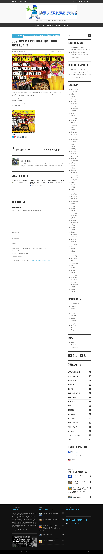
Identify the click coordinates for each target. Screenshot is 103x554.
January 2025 (74, 103)
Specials (72, 327)
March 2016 (73, 274)
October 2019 (74, 200)
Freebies (21, 37)
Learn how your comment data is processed (40, 260)
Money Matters (74, 323)
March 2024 (73, 117)
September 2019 (74, 201)
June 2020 (73, 186)
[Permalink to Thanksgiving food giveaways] (20, 188)
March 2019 (73, 212)
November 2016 (74, 260)
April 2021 (73, 169)
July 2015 (73, 288)
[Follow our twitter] (70, 355)
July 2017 (73, 246)
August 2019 (74, 203)
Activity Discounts (17, 35)
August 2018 (74, 224)
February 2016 (74, 275)
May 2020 (73, 187)
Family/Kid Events (42, 35)
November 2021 (74, 156)
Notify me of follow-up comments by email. (23, 251)
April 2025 (73, 98)
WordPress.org (74, 347)
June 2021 (73, 165)
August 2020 (74, 182)
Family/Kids (51, 35)
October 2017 (74, 241)
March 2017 (73, 253)
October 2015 (74, 282)
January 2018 (74, 236)
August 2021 (74, 162)
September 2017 (74, 243)
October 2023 (74, 124)
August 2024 (74, 110)
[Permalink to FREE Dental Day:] (70, 497)
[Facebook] (73, 1)
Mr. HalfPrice (16, 182)
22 (90, 488)
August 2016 (74, 265)
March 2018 (73, 232)
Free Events (15, 37)
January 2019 (74, 215)
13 (63, 540)
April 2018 (73, 231)
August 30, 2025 (59, 182)
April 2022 (73, 148)
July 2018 (73, 225)
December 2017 (74, 238)
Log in (72, 342)
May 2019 (73, 208)
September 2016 (74, 263)
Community (73, 306)
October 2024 (74, 106)
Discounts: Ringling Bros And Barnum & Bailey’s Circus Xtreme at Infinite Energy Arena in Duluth (78, 490)
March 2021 (73, 170)
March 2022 (73, 149)
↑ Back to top (88, 551)
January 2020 (74, 194)
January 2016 (74, 277)
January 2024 (74, 120)
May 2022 (73, 146)
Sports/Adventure (75, 329)
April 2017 (73, 251)
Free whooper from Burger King (83, 71)
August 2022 (74, 141)
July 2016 (73, 267)
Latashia (73, 74)
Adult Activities (27, 35)
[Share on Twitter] (58, 51)
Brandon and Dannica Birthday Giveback (80, 54)
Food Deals (57, 35)
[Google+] (76, 1)
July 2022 (73, 143)
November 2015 (74, 281)
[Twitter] (87, 1)
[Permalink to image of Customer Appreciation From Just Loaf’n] (38, 72)
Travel (72, 330)
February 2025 (74, 101)
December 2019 (74, 196)
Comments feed (74, 346)
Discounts (34, 35)
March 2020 (73, 191)
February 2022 (74, 151)
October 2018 (74, 220)
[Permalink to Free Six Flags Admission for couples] (70, 476)
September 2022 (74, 139)
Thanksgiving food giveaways (19, 180)
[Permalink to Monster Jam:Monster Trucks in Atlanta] (70, 482)
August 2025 (74, 93)
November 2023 (74, 122)
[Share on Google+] (61, 51)
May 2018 (73, 229)
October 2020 (74, 179)
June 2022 (73, 144)
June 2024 (73, 112)
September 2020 (74, 181)
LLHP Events (74, 322)
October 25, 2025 (40, 185)
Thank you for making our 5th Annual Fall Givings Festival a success (37, 182)
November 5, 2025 (22, 182)
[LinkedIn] (82, 1)
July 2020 (73, 184)
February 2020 (74, 193)
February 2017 (74, 255)
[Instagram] (79, 1)
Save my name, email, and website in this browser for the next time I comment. (31, 248)
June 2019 (73, 206)
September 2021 (74, 160)
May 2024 (73, 113)
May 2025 (73, 96)
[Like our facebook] (81, 355)
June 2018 (73, 227)
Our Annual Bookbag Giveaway (56, 180)
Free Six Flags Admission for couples (80, 476)
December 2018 (74, 217)
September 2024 (74, 108)
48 (90, 475)
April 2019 (73, 210)
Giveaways (73, 320)
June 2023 (73, 129)
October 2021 (74, 158)
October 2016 (74, 262)
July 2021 (73, 163)
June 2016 (73, 269)
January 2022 (74, 153)
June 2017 (73, 248)
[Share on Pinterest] (63, 51)
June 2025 (73, 94)
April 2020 (73, 189)
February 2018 (74, 234)
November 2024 (74, 105)
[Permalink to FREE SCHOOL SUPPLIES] (40, 541)
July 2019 (73, 205)
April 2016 (73, 272)
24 (90, 482)
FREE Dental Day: (80, 77)
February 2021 (74, 172)
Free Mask (81, 72)
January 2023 (74, 132)
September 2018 (74, 222)
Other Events (74, 325)
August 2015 (74, 286)
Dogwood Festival (81, 69)
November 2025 (74, 89)
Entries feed (73, 344)
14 (90, 497)
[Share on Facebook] (56, 51)
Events (72, 310)
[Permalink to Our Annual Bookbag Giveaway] (56, 188)
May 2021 (73, 167)
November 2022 (74, 136)
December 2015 (74, 279)
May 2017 (73, 250)
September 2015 (74, 284)
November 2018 (74, 219)
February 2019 (74, 213)
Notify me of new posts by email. (20, 253)
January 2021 (74, 174)
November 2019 (74, 198)
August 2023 (74, 127)
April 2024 (73, 115)
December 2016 (74, 258)
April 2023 (73, 131)
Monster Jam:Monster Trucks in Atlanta (80, 482)
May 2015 (73, 291)
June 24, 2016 (22, 51)
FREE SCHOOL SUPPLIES (49, 540)
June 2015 (73, 289)
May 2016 (73, 270)
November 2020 (74, 177)
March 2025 (73, 99)
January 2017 (74, 256)
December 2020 (74, 175)
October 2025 (74, 91)
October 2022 (74, 137)
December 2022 (74, 134)
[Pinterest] (84, 1)
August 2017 (74, 244)
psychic (73, 77)
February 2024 (74, 118)
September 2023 (74, 125)
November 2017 (74, 239)
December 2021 (74, 155)
